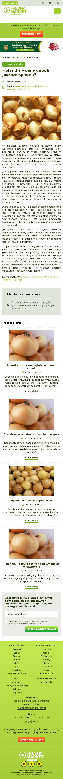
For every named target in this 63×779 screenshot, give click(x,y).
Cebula (16, 653)
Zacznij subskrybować (41, 629)
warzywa (7, 280)
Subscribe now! (31, 34)
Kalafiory (17, 663)
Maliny (46, 663)
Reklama (16, 689)
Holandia (17, 280)
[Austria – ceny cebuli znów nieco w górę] (31, 414)
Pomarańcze (46, 673)
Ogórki (16, 666)
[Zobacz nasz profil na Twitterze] (24, 764)
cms (28, 775)
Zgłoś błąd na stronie (46, 680)
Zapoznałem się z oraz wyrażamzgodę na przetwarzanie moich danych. (30, 622)
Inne (17, 678)
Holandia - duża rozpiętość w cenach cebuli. (31, 367)
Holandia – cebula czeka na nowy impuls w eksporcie (31, 565)
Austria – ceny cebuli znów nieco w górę (32, 434)
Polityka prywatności (17, 685)
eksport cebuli (49, 277)
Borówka (46, 649)
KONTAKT (31, 697)
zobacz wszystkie (14, 64)
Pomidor (17, 659)
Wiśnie (46, 670)
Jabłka (46, 653)
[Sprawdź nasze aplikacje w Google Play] (39, 764)
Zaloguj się (11, 3)
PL (43, 3)
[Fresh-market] (15, 11)
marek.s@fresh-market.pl (31, 708)
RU (58, 3)
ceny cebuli (35, 277)
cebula (24, 277)
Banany (46, 659)
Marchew (17, 670)
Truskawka (46, 656)
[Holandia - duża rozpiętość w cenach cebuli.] (31, 345)
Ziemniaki (17, 649)
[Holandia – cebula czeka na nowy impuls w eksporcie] (31, 544)
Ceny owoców (46, 645)
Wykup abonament (31, 740)
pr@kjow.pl (31, 721)
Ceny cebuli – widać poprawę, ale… (31, 500)
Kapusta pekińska (17, 673)
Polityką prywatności (31, 621)
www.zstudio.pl (38, 775)
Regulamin (16, 682)
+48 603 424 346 (41, 717)
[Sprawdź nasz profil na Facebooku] (31, 764)
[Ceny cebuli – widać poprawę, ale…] (31, 481)
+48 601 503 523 (32, 704)
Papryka (17, 656)
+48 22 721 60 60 (21, 717)
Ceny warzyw (16, 645)
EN (50, 3)
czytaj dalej (31, 391)
